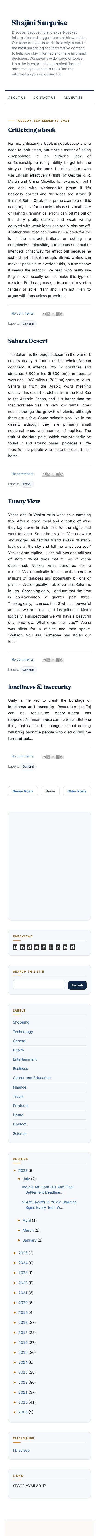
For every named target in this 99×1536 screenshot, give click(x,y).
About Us (17, 97)
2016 (23, 1342)
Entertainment (25, 1059)
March (29, 1230)
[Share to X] (53, 314)
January (30, 1240)
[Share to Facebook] (57, 314)
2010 (23, 1402)
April (27, 1220)
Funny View (24, 501)
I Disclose (21, 1450)
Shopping (21, 1022)
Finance (19, 1087)
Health (18, 1050)
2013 (23, 1372)
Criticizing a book (32, 129)
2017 (23, 1332)
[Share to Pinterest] (61, 314)
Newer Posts (22, 791)
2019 (23, 1312)
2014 (23, 1362)
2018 (23, 1322)
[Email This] (44, 314)
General (28, 323)
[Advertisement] (49, 865)
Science (19, 1133)
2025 (23, 1253)
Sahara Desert (27, 340)
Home (50, 791)
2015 (23, 1352)
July (27, 1179)
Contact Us (45, 97)
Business (20, 1068)
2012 (23, 1382)
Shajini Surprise (39, 22)
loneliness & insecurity (39, 686)
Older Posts (77, 791)
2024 (23, 1262)
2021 (23, 1292)
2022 (23, 1282)
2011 (23, 1392)
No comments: (23, 313)
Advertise (73, 97)
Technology (23, 1031)
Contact (19, 1124)
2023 (23, 1272)
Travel (27, 484)
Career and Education (32, 1077)
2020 (23, 1302)
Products (20, 1105)
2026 (23, 1170)
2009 (23, 1412)
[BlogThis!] (48, 314)
